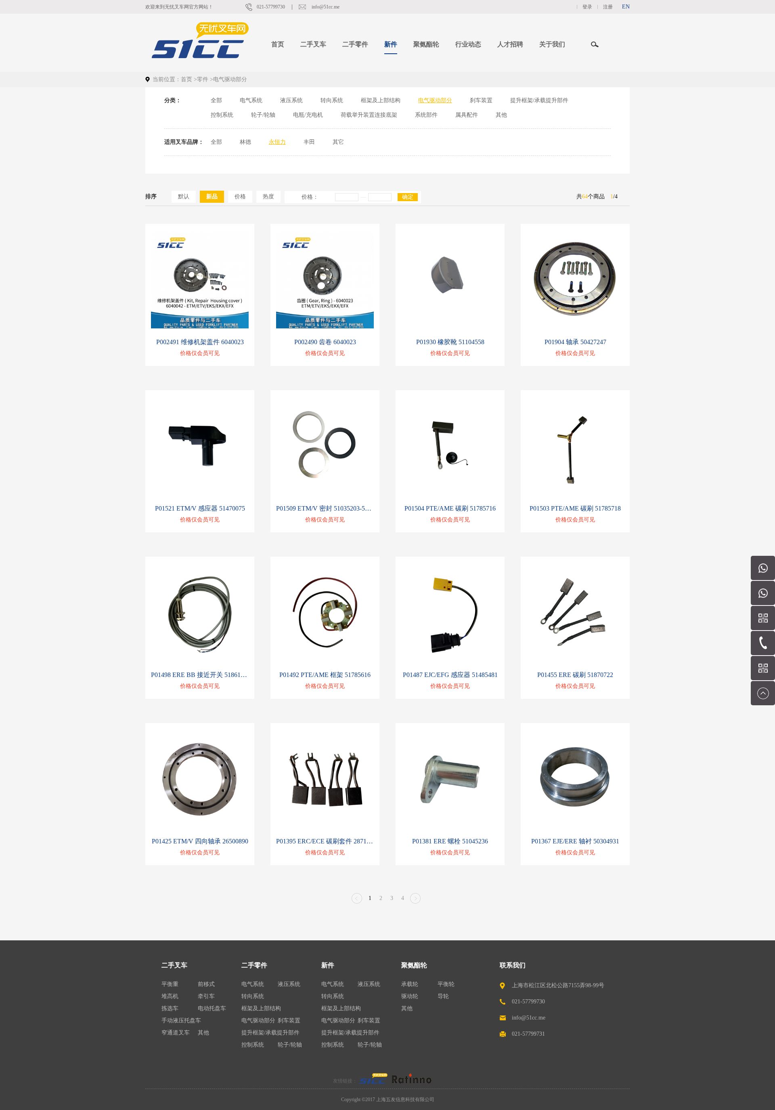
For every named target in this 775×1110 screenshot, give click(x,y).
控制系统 (222, 115)
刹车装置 (481, 100)
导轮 (443, 996)
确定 (407, 197)
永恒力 (277, 142)
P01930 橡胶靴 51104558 (450, 341)
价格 (240, 196)
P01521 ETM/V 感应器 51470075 (200, 508)
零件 (202, 79)
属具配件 (466, 115)
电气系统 (251, 100)
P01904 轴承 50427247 (575, 341)
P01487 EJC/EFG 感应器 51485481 (450, 674)
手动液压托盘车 (181, 1021)
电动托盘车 (212, 1008)
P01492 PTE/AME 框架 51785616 (325, 674)
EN (626, 7)
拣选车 (169, 1008)
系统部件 (426, 115)
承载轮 (409, 984)
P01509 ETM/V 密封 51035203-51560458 (325, 508)
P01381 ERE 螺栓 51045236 (450, 841)
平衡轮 (446, 984)
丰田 (309, 142)
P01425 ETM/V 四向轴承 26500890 (200, 841)
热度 (268, 196)
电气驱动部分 (435, 100)
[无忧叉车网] (373, 1081)
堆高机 (169, 996)
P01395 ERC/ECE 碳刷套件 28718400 (325, 841)
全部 (216, 100)
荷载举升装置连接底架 (369, 115)
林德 (245, 142)
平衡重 (169, 984)
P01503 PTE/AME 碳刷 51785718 (575, 508)
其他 (501, 115)
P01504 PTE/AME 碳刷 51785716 (450, 508)
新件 (327, 965)
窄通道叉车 (175, 1033)
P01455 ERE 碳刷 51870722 (575, 674)
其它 (338, 142)
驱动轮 (409, 996)
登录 (587, 7)
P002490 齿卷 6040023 (325, 341)
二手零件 (254, 965)
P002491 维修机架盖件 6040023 (200, 341)
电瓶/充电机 (308, 115)
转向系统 (331, 100)
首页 (277, 44)
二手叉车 (174, 965)
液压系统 (291, 100)
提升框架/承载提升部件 (539, 100)
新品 (212, 196)
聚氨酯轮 (414, 965)
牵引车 (206, 996)
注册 (608, 7)
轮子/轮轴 (263, 115)
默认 (183, 196)
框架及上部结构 (380, 100)
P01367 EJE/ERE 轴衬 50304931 (575, 841)
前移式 (206, 984)
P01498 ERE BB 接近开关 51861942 (200, 674)
